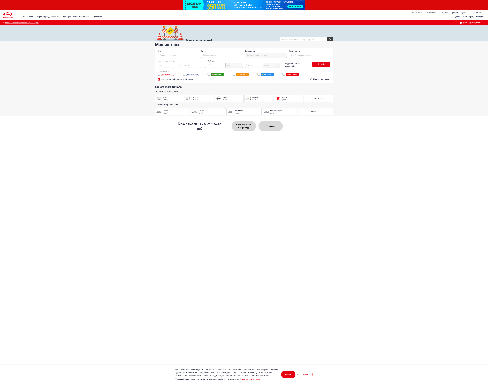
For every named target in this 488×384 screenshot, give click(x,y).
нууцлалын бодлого (251, 379)
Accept (288, 374)
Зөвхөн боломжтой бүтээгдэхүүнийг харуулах (177, 79)
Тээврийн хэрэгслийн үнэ (167, 61)
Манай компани (416, 13)
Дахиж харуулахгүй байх (472, 23)
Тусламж (270, 126)
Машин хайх (28, 17)
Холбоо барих (430, 13)
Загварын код (250, 51)
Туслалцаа (97, 17)
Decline (305, 374)
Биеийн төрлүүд (294, 51)
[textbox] (170, 54)
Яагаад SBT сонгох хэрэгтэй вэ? (76, 17)
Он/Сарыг (211, 61)
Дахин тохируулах (321, 79)
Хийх (159, 51)
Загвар (203, 51)
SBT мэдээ (442, 13)
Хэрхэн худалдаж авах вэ (48, 17)
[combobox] (178, 55)
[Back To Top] (481, 371)
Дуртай (457, 17)
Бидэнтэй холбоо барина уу (243, 126)
